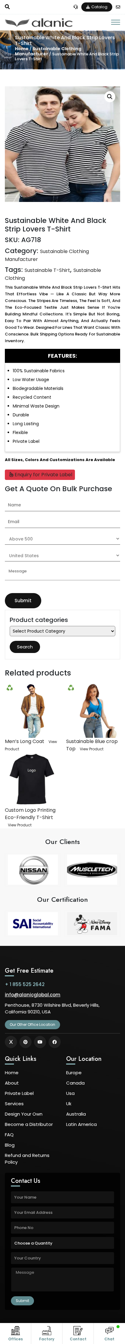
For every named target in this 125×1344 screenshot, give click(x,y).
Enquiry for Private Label (42, 474)
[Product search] (7, 7)
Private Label (19, 1093)
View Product (91, 749)
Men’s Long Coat (24, 741)
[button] (109, 96)
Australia (76, 1114)
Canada (75, 1083)
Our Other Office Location (32, 1024)
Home (22, 49)
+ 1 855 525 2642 (25, 984)
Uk (68, 1103)
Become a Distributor (29, 1124)
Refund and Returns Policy (27, 1158)
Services (14, 1103)
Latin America (81, 1124)
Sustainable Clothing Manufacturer (48, 51)
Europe (74, 1072)
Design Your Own (23, 1114)
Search (25, 647)
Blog (10, 1145)
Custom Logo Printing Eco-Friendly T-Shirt (30, 814)
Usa (70, 1093)
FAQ (9, 1134)
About (12, 1083)
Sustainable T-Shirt (47, 270)
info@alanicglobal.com (32, 995)
